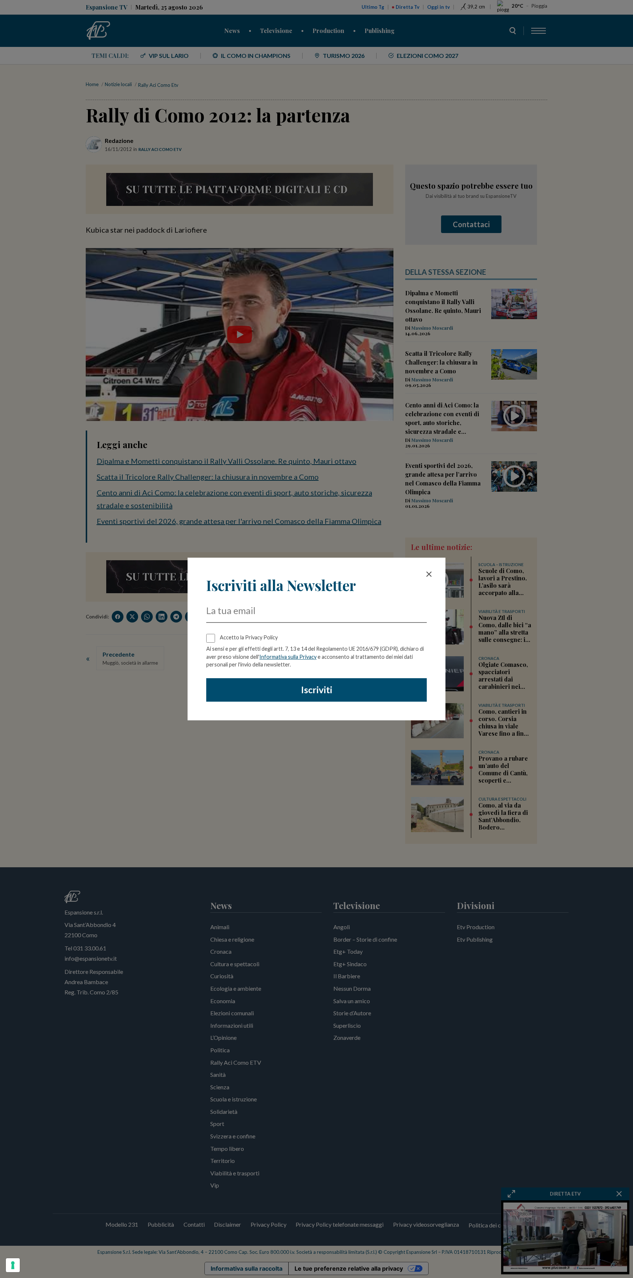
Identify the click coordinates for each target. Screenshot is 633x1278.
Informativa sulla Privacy (287, 657)
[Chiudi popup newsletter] (429, 574)
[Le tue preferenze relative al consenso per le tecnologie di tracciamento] (13, 1265)
